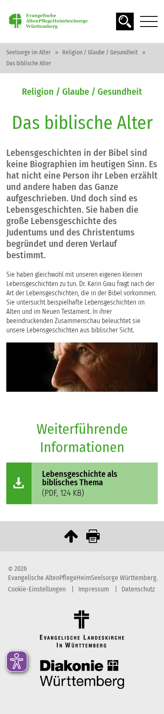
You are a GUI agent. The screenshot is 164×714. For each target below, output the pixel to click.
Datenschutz (138, 589)
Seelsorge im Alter (28, 52)
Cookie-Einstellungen (37, 589)
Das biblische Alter (28, 63)
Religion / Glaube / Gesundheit (100, 52)
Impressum (94, 589)
